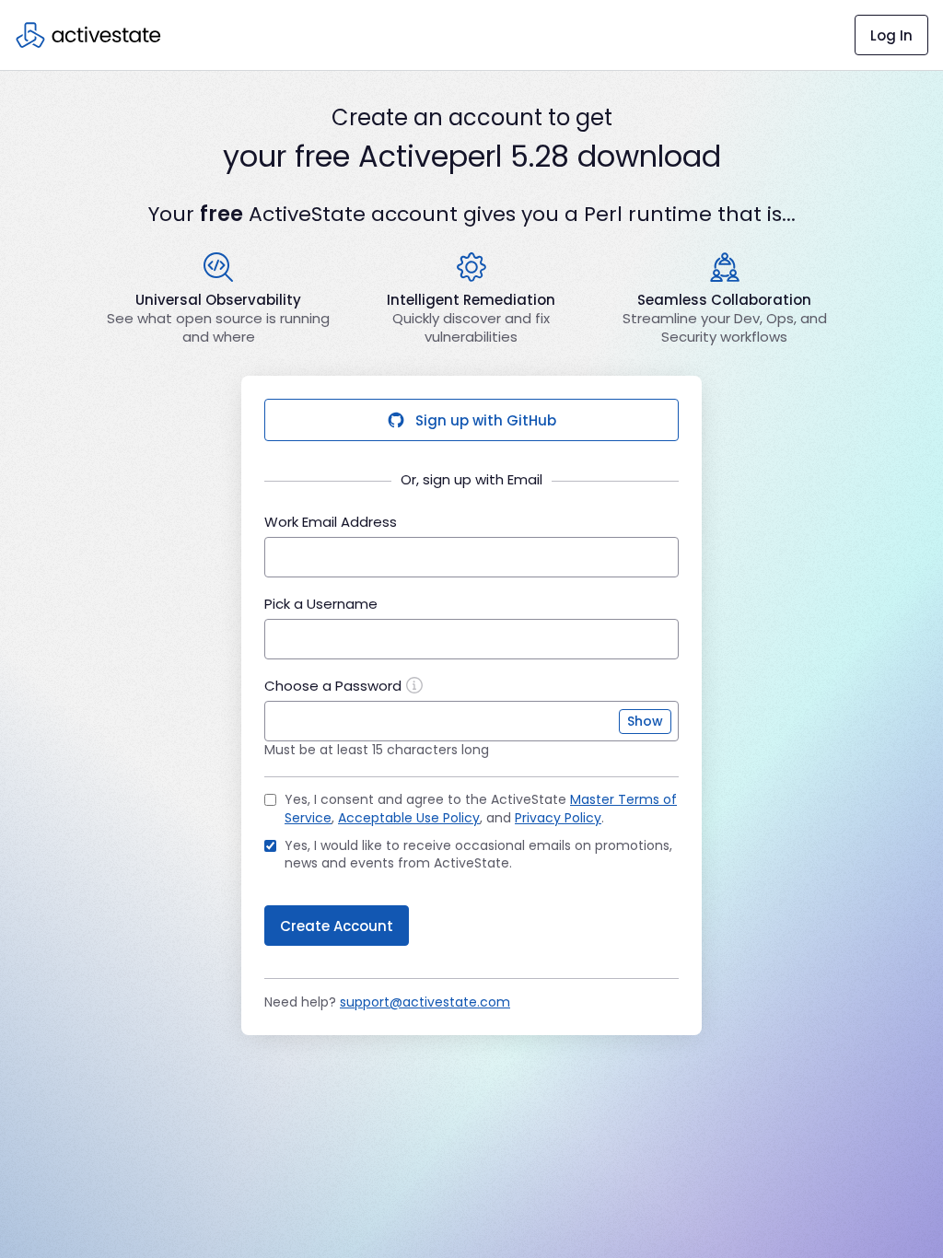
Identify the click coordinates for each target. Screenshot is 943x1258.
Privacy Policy (558, 818)
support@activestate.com (425, 1002)
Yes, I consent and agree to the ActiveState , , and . (481, 809)
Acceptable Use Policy (409, 818)
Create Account (336, 926)
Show (645, 721)
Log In (891, 35)
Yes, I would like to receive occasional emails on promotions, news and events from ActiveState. (478, 855)
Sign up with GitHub (485, 420)
